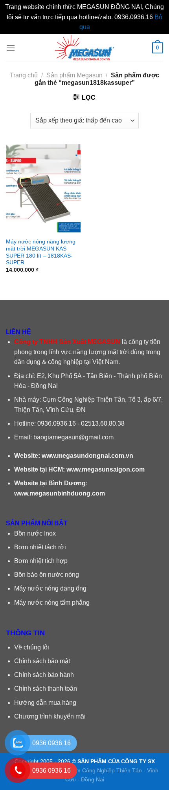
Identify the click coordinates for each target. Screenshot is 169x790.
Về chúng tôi (31, 647)
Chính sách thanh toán (45, 688)
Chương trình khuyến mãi (50, 716)
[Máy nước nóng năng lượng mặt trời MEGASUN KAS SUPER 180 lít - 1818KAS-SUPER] (43, 189)
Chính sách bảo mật (42, 661)
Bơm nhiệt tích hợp (41, 561)
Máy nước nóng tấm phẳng (52, 602)
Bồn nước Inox (35, 533)
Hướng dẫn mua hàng (45, 702)
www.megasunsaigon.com (105, 469)
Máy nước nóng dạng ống (50, 588)
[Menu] (10, 47)
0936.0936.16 (56, 423)
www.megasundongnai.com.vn (87, 455)
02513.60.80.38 (103, 423)
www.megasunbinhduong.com (59, 493)
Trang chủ (24, 75)
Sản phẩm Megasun (74, 75)
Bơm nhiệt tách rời (40, 547)
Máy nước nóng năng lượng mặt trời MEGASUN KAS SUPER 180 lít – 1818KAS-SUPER (40, 252)
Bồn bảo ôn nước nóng (46, 574)
